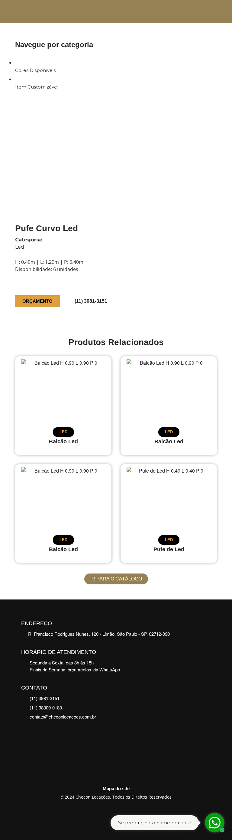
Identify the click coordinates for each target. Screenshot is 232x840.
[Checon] (33, 11)
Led (19, 247)
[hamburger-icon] (206, 11)
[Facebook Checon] (108, 773)
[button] (210, 44)
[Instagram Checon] (123, 773)
